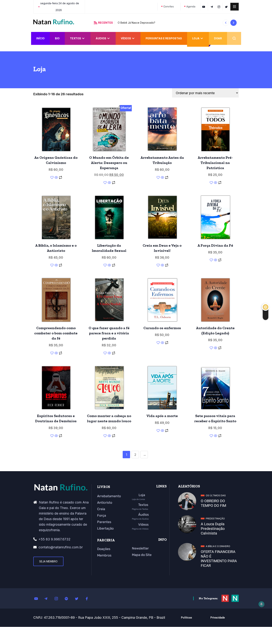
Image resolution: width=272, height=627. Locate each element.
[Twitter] (227, 7)
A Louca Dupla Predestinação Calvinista (213, 528)
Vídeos (126, 38)
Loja (195, 38)
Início (40, 38)
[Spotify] (68, 598)
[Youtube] (38, 598)
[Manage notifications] (261, 604)
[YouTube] (204, 7)
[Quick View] (56, 178)
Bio (57, 38)
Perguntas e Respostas (164, 38)
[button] (225, 23)
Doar (218, 38)
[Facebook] (89, 598)
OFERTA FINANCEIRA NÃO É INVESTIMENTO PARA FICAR (219, 558)
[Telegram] (212, 7)
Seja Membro (48, 561)
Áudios (101, 38)
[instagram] (219, 7)
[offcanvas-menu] (234, 7)
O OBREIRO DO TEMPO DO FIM (213, 503)
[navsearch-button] (234, 38)
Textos (75, 38)
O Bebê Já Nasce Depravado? (127, 22)
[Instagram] (58, 598)
